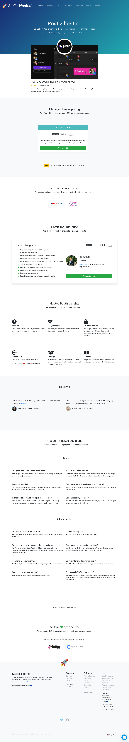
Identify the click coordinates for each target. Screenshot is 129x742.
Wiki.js (86, 687)
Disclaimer (105, 690)
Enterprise (68, 6)
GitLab (86, 680)
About (88, 6)
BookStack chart (71, 687)
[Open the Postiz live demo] (64, 62)
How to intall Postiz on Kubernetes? (64, 607)
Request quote (89, 276)
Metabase (87, 683)
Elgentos (90, 408)
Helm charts (70, 684)
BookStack (23, 403)
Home (40, 6)
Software (49, 6)
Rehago (36, 408)
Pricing (58, 6)
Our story (69, 676)
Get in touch (83, 264)
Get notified (63, 148)
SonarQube (87, 685)
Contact (97, 6)
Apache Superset (89, 676)
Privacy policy (106, 687)
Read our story (31, 682)
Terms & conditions (108, 685)
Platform (79, 6)
